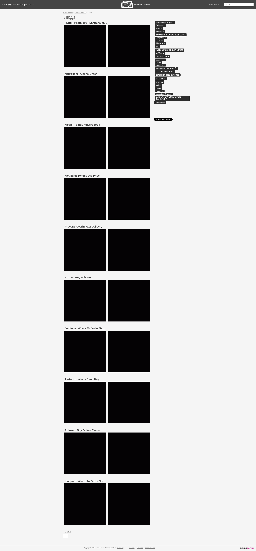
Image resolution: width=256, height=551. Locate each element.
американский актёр (166, 68)
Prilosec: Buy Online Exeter (82, 430)
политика (159, 40)
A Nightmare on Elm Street (169, 50)
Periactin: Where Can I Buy (82, 379)
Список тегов (80, 13)
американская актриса (167, 75)
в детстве (159, 91)
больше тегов (160, 102)
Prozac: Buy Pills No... (79, 277)
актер (159, 82)
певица (160, 31)
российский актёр (163, 94)
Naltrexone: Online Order (81, 73)
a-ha (158, 85)
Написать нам (150, 548)
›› (65, 536)
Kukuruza (120, 548)
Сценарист (160, 65)
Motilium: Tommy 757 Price (82, 175)
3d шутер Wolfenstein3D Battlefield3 (168, 98)
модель (159, 28)
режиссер (160, 60)
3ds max (160, 25)
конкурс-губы (161, 38)
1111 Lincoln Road (165, 71)
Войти (4, 5)
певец (158, 88)
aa (157, 46)
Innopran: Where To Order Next (85, 481)
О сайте (132, 548)
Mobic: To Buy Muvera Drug (82, 124)
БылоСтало (68, 13)
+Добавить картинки (142, 4)
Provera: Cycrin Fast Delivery (83, 226)
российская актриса (164, 22)
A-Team (160, 53)
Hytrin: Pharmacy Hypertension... (86, 22)
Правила (140, 548)
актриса (161, 78)
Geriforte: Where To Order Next (85, 328)
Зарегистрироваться (25, 5)
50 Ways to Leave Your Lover (170, 34)
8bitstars (160, 43)
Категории (213, 4)
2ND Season (162, 56)
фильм (158, 63)
